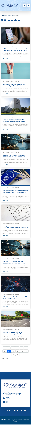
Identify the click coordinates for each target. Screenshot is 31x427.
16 (13, 351)
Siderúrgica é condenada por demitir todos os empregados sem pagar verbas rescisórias (15, 191)
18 (22, 351)
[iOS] (22, 410)
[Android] (25, 410)
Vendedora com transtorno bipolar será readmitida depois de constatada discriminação (14, 85)
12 (21, 348)
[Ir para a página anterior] (9, 347)
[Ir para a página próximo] (13, 354)
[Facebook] (7, 410)
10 (12, 348)
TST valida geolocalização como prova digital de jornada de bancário (15, 297)
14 (4, 351)
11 (17, 348)
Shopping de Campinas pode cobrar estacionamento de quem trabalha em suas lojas (15, 333)
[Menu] (28, 5)
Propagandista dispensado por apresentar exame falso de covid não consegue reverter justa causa (15, 226)
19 (26, 351)
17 (17, 351)
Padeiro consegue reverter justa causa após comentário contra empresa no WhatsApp (15, 49)
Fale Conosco (8, 402)
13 (26, 348)
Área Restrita (22, 5)
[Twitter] (10, 410)
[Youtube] (15, 410)
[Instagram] (12, 410)
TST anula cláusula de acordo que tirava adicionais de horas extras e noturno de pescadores (14, 156)
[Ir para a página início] (5, 347)
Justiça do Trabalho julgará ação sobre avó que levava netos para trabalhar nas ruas (15, 120)
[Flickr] (18, 410)
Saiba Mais (5, 58)
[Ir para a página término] (17, 354)
